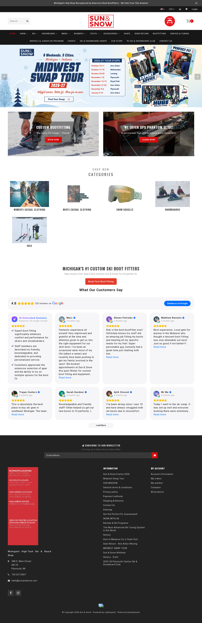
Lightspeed (110, 612)
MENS (64, 33)
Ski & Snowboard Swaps (93, 41)
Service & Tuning (179, 33)
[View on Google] (62, 319)
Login (195, 9)
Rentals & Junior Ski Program (47, 41)
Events (72, 41)
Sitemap (107, 509)
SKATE (127, 33)
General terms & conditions (117, 487)
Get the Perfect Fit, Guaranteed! (120, 514)
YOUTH (93, 33)
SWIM (23, 33)
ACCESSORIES (110, 33)
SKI (33, 33)
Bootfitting (159, 33)
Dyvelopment (133, 612)
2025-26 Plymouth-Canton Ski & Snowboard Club (120, 563)
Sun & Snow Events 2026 (116, 474)
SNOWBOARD (48, 33)
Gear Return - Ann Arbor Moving (120, 544)
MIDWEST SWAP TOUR (115, 548)
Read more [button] (65, 377)
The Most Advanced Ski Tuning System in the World (124, 529)
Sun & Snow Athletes (114, 552)
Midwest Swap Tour (113, 478)
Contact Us (165, 41)
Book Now (53, 140)
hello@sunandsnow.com (24, 580)
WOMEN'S (79, 33)
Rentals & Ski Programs (115, 523)
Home (12, 33)
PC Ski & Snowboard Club (141, 41)
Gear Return (142, 33)
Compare (156, 487)
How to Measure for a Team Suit (120, 539)
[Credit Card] (101, 605)
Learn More (148, 140)
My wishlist (157, 483)
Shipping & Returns (113, 501)
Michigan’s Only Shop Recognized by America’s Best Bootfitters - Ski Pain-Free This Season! (101, 3)
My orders (156, 478)
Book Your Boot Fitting (101, 281)
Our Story (117, 41)
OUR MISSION (110, 483)
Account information (162, 474)
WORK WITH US (111, 518)
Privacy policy (110, 492)
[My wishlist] (187, 9)
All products (157, 492)
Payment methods (113, 496)
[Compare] (180, 9)
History (107, 535)
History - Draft (110, 557)
